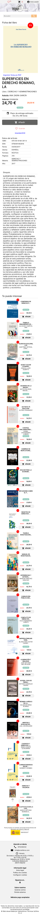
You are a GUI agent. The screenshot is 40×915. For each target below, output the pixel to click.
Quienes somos (20, 890)
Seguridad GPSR (20, 133)
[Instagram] (20, 882)
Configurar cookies (20, 875)
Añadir (21, 122)
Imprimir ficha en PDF (12, 75)
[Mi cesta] (19, 2)
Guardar (21, 128)
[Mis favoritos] (8, 2)
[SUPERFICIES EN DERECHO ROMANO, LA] (20, 49)
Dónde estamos (20, 892)
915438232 (22, 847)
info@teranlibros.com (22, 850)
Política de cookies (20, 872)
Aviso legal (20, 870)
